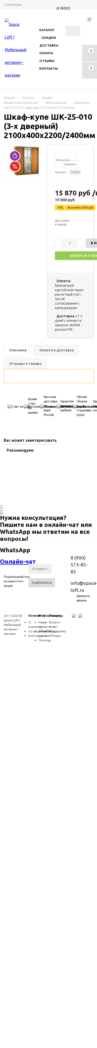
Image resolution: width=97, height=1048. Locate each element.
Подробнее (25, 548)
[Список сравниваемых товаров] (88, 24)
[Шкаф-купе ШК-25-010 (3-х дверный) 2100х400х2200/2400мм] (25, 175)
